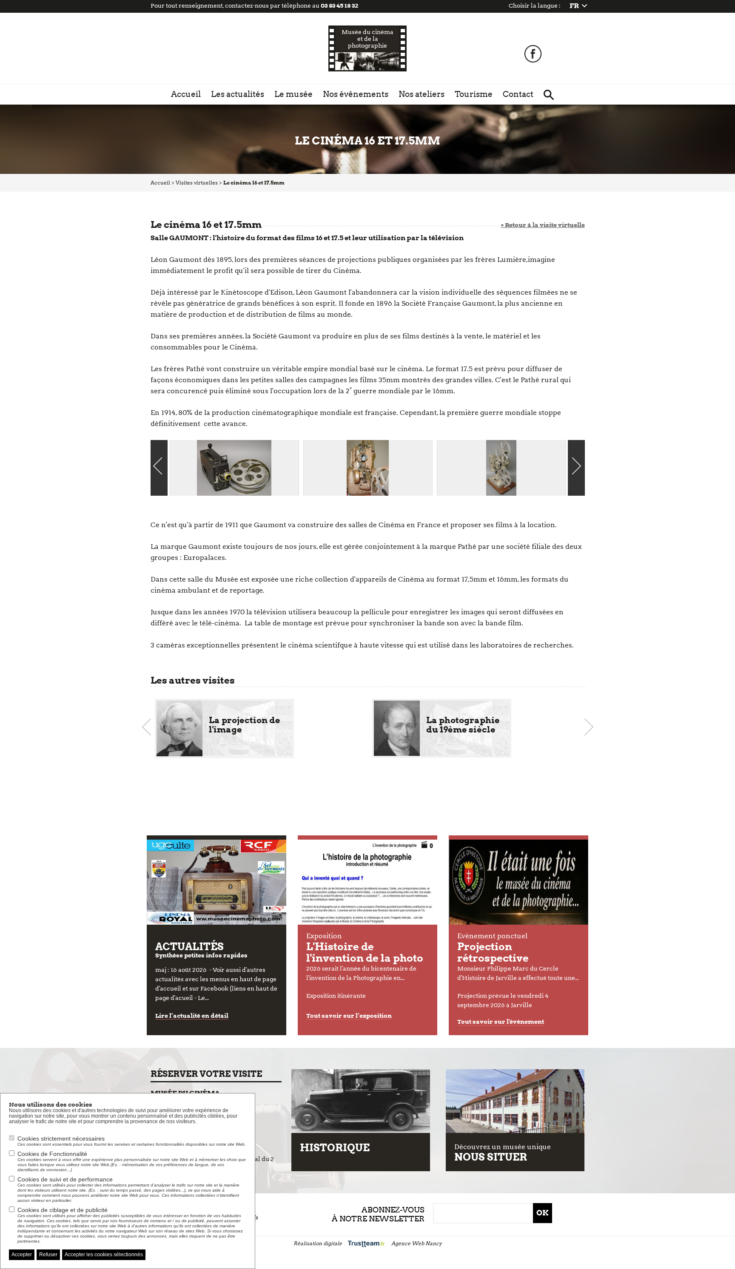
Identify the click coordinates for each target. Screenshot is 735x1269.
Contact (518, 94)
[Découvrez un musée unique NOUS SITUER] (515, 1101)
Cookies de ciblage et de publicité (130, 1225)
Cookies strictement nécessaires (131, 1141)
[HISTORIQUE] (360, 1101)
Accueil (186, 94)
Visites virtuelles (197, 182)
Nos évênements (355, 94)
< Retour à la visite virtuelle (543, 224)
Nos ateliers (421, 94)
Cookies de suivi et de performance (128, 1189)
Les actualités (237, 94)
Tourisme (474, 94)
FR (574, 6)
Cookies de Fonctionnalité (131, 1161)
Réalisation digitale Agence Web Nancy (367, 1243)
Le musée (293, 94)
